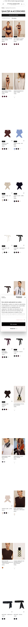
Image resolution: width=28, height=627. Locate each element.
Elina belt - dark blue (19, 248)
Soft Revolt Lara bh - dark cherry (7, 39)
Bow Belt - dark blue (7, 614)
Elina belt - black (18, 351)
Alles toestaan (13, 324)
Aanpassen (12, 328)
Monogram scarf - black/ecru (6, 457)
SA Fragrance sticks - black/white (19, 405)
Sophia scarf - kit (6, 195)
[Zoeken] (3, 4)
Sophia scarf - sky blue (18, 144)
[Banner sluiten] (24, 297)
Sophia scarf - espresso (5, 405)
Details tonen (19, 319)
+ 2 (8, 252)
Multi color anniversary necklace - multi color (7, 562)
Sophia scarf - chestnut (5, 144)
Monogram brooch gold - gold (19, 92)
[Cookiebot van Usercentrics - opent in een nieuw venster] (16, 297)
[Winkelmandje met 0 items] (22, 4)
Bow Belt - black (18, 614)
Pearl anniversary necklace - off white (19, 509)
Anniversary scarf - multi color (19, 457)
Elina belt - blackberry (5, 352)
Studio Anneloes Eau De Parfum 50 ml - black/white (19, 562)
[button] (13, 15)
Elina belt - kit (5, 248)
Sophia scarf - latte (7, 508)
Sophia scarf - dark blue (19, 196)
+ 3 (8, 148)
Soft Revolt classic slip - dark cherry (19, 39)
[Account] (24, 4)
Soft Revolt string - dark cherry (7, 92)
